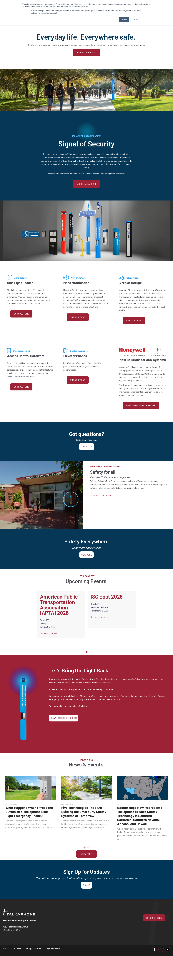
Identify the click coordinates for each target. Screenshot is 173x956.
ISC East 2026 (107, 596)
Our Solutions (21, 313)
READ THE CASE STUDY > (101, 495)
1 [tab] (86, 652)
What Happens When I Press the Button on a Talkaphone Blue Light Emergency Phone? (29, 811)
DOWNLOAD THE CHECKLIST (64, 718)
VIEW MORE (86, 554)
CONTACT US (86, 446)
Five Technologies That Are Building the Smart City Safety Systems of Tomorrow (83, 811)
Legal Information (53, 948)
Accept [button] (124, 19)
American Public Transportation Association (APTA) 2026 (59, 604)
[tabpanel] (61, 617)
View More (86, 854)
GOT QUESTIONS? (154, 918)
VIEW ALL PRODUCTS (87, 52)
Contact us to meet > (49, 633)
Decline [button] (136, 19)
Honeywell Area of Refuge (140, 405)
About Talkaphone (86, 184)
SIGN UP (86, 885)
